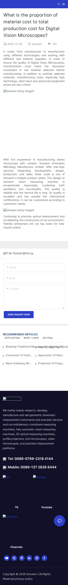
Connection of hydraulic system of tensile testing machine (19, 355)
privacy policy (24, 578)
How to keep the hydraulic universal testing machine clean (51, 347)
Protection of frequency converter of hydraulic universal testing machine (51, 363)
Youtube (46, 507)
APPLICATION (12, 337)
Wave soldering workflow (19, 363)
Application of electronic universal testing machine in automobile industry (51, 355)
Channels (16, 546)
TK (16, 507)
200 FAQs (47, 337)
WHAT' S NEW (31, 337)
